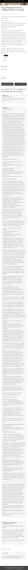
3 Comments (16, 13)
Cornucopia (3, 5)
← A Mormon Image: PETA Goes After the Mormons (7, 84)
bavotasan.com (19, 568)
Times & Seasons (13, 567)
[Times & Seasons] (14, 4)
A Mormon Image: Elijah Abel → (21, 84)
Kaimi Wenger (4, 13)
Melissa (4, 107)
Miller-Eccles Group (7, 16)
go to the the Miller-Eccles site (18, 51)
